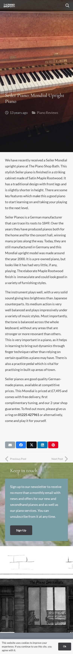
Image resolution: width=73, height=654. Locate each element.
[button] (58, 5)
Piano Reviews (47, 113)
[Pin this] (53, 445)
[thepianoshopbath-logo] (9, 5)
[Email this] (10, 445)
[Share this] (21, 445)
